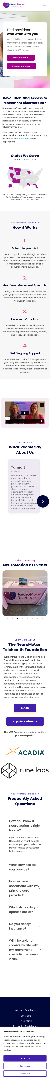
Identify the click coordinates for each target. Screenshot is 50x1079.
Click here (24, 138)
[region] (25, 1053)
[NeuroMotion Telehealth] (14, 5)
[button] (5, 593)
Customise (25, 1066)
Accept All (25, 1058)
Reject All (25, 1073)
